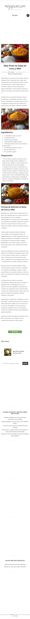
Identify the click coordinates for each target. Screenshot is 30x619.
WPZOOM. (16, 616)
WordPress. (12, 614)
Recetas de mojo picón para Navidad (15, 564)
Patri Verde (11, 72)
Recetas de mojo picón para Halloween (15, 566)
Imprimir (16, 331)
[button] (15, 15)
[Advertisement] (15, 31)
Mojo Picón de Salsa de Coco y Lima (18, 352)
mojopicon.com (15, 6)
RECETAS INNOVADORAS (15, 74)
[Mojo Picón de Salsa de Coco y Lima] (7, 352)
